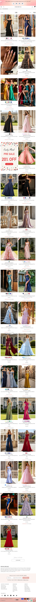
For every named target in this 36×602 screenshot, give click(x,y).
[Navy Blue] (6, 517)
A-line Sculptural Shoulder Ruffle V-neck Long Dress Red (9, 552)
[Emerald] (9, 102)
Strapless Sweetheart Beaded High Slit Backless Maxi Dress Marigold (9, 105)
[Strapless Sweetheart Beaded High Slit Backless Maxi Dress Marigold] (9, 89)
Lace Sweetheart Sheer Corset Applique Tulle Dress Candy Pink (27, 488)
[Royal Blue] (27, 38)
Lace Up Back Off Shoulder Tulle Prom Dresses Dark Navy (9, 392)
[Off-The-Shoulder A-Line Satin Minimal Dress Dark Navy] (9, 185)
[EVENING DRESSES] (26, 92)
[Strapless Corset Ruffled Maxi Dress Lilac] (26, 313)
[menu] (1, 6)
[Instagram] (5, 595)
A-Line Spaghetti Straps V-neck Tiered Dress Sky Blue (27, 360)
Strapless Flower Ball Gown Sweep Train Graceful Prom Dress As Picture (27, 520)
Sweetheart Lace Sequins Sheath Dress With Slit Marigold (26, 392)
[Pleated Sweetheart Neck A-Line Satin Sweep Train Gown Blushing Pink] (26, 121)
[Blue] (24, 261)
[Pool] (24, 357)
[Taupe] (23, 389)
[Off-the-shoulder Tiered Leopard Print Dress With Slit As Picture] (26, 57)
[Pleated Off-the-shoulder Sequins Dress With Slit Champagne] (9, 217)
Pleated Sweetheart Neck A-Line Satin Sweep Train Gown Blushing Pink (27, 137)
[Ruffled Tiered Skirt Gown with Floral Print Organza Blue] (9, 313)
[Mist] (23, 325)
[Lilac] (23, 134)
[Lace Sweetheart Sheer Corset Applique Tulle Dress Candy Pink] (26, 472)
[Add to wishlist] (16, 15)
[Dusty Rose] (28, 134)
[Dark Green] (5, 102)
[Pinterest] (8, 595)
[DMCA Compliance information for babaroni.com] (16, 599)
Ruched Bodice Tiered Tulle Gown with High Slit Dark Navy (9, 456)
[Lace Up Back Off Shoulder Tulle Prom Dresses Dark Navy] (9, 376)
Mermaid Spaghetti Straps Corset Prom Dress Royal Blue (9, 520)
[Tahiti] (24, 421)
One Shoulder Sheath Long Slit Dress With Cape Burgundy (9, 360)
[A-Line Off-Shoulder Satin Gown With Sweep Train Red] (26, 440)
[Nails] (9, 60)
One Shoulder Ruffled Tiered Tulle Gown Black (26, 200)
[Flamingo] (9, 548)
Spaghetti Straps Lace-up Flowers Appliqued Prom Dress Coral (27, 265)
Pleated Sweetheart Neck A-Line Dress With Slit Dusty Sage (9, 424)
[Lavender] (24, 325)
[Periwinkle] (11, 453)
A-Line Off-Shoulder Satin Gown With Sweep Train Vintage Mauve (27, 233)
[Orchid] (27, 421)
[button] (33, 12)
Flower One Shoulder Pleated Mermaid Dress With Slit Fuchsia (27, 424)
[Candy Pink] (24, 134)
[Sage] (6, 421)
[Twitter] (16, 595)
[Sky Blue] (26, 197)
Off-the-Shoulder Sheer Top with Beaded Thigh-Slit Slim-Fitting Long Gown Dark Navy (27, 41)
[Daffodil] (5, 421)
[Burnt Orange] (11, 357)
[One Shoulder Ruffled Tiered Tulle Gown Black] (26, 185)
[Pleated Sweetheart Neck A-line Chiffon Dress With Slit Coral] (26, 153)
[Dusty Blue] (24, 38)
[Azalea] (8, 38)
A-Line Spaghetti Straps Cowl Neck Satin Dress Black (9, 136)
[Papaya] (11, 548)
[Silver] (8, 134)
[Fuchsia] (26, 421)
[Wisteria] (23, 421)
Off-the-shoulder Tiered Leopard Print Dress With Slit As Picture (27, 73)
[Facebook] (2, 595)
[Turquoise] (11, 421)
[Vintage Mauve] (11, 134)
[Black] (6, 38)
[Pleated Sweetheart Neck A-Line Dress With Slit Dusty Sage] (9, 408)
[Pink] (8, 325)
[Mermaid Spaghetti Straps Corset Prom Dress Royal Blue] (9, 504)
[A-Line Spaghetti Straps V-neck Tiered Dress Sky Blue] (26, 345)
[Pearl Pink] (27, 134)
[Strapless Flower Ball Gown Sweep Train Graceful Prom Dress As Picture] (26, 504)
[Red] (24, 197)
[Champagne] (9, 229)
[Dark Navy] (26, 38)
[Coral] (5, 38)
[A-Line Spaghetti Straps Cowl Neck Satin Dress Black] (9, 121)
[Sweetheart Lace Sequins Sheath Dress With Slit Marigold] (26, 376)
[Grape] (28, 421)
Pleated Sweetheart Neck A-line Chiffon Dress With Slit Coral (27, 169)
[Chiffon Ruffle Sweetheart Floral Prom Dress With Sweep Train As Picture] (9, 249)
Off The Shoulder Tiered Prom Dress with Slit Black (9, 40)
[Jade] (9, 293)
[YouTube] (14, 595)
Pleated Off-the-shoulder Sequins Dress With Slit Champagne (9, 233)
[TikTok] (11, 595)
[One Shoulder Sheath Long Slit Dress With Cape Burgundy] (9, 345)
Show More (18, 560)
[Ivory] (6, 134)
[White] (5, 134)
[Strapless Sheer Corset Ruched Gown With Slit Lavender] (9, 472)
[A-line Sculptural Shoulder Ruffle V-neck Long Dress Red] (9, 536)
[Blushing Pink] (9, 38)
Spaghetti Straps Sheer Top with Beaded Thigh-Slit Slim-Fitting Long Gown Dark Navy (27, 297)
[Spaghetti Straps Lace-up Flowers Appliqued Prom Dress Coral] (26, 249)
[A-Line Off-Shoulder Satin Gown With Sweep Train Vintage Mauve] (26, 217)
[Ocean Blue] (28, 38)
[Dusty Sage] (23, 261)
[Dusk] (28, 166)
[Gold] (27, 389)
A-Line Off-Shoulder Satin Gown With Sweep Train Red (27, 456)
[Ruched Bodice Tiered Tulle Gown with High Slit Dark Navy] (9, 440)
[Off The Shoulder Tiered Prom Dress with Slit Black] (9, 25)
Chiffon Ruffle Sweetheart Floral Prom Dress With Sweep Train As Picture (9, 265)
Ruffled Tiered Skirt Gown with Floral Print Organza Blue (9, 328)
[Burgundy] (11, 38)
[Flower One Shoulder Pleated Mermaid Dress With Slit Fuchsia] (26, 408)
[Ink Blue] (23, 38)
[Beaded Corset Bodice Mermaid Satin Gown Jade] (9, 281)
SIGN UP (25, 577)
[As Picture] (26, 70)
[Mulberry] (5, 357)
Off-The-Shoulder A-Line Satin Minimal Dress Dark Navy (9, 201)
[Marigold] (7, 102)
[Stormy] (5, 453)
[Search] (3, 6)
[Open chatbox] (34, 600)
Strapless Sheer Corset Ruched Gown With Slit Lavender (9, 488)
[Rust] (8, 357)
